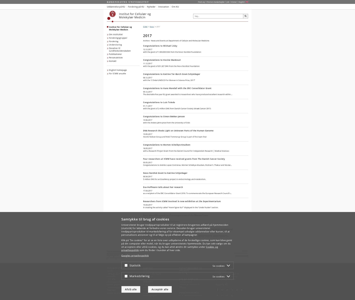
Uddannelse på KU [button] (116, 6)
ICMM (145, 27)
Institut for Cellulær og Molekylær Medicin (120, 28)
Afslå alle (131, 289)
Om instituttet (116, 34)
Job (228, 2)
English (242, 2)
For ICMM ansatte (117, 73)
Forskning (113, 41)
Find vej (201, 2)
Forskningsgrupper (118, 38)
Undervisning (115, 44)
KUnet (234, 2)
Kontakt (112, 61)
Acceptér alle (160, 289)
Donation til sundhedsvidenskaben (120, 49)
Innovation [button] (163, 6)
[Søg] (245, 16)
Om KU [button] (175, 6)
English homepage (118, 70)
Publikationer (115, 54)
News (152, 27)
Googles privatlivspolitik (135, 255)
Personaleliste (116, 57)
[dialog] (177, 256)
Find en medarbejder (216, 2)
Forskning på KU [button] (136, 6)
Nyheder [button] (151, 6)
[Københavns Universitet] (111, 16)
